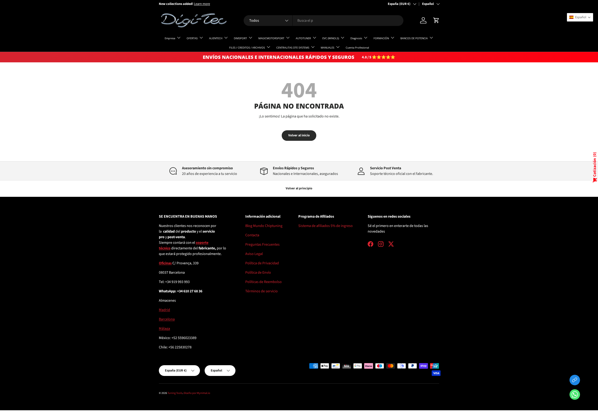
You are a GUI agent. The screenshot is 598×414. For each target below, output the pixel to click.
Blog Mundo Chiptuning (263, 225)
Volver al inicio (299, 135)
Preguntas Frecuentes (262, 244)
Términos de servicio (261, 291)
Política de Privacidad (262, 263)
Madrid (164, 309)
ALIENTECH (215, 38)
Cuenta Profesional (357, 47)
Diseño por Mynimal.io (197, 393)
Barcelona (167, 319)
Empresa (170, 38)
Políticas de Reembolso (263, 281)
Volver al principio (299, 188)
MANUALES (327, 47)
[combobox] (323, 20)
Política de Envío (258, 272)
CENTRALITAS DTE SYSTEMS (292, 47)
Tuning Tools (174, 393)
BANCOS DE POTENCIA (414, 38)
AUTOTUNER (303, 38)
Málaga (164, 328)
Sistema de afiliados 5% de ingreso (325, 225)
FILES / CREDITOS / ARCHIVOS (247, 47)
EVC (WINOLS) (330, 38)
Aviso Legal (254, 253)
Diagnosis (356, 38)
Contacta (252, 235)
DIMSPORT (240, 38)
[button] (575, 395)
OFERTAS (192, 38)
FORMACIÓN (381, 38)
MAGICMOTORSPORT (271, 38)
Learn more (202, 3)
